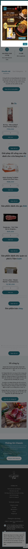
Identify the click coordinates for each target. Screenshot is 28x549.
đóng (25, 44)
